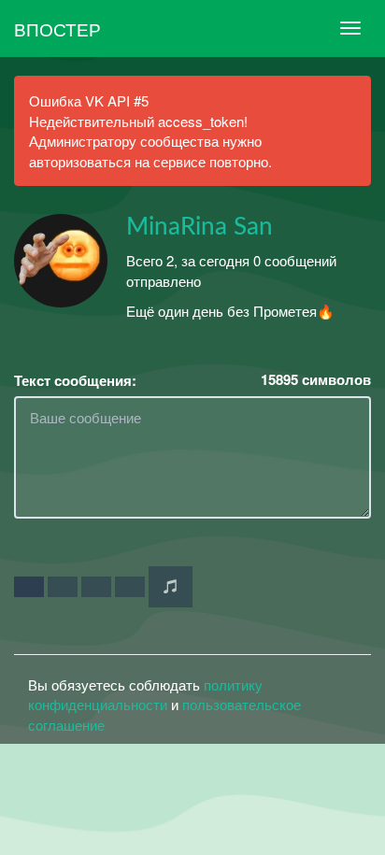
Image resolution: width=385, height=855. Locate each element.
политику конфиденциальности (145, 694)
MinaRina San (199, 227)
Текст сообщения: (75, 381)
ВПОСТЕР (57, 28)
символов (316, 380)
